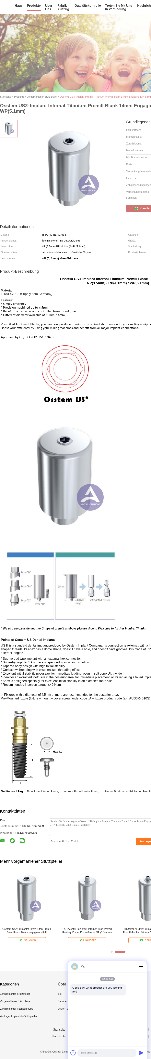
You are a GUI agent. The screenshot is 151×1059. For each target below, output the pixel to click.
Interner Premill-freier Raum (81, 791)
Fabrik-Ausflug (63, 7)
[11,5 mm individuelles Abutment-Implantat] (27, 897)
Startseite (59, 1029)
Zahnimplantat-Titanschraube (16, 1008)
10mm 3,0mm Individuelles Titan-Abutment (87, 928)
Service (62, 1001)
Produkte (34, 5)
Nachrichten (59, 1036)
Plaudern (29, 940)
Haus (19, 5)
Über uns (48, 7)
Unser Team (65, 1008)
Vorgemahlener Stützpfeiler (15, 1001)
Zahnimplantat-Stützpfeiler (15, 993)
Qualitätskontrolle (88, 5)
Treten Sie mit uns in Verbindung (118, 7)
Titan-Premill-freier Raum (42, 791)
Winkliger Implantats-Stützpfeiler (18, 1016)
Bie (60, 993)
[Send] (141, 1052)
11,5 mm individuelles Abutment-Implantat (27, 928)
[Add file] (73, 1052)
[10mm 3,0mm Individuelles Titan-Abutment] (87, 897)
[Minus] (141, 966)
